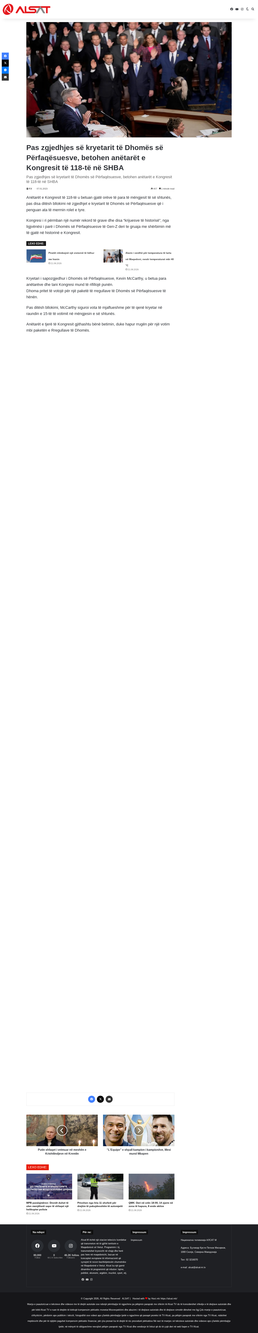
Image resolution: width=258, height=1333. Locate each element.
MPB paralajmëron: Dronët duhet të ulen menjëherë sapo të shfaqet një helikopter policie (47, 1206)
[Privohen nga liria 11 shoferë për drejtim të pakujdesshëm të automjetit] (100, 1186)
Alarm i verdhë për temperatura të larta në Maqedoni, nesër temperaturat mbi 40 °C (149, 259)
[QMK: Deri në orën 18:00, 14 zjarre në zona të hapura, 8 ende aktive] (151, 1186)
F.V (30, 189)
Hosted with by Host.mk (146, 1298)
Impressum (136, 1240)
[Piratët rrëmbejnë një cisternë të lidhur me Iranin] (36, 256)
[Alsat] (26, 9)
